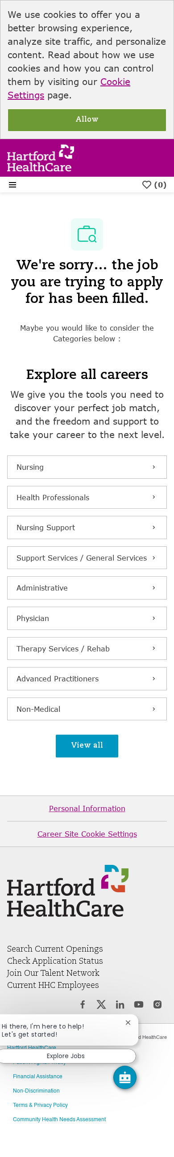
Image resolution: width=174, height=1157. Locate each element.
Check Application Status (55, 961)
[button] (87, 746)
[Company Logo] (40, 157)
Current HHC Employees (53, 986)
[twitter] (101, 1005)
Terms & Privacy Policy (40, 1105)
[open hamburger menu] (12, 184)
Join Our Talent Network (53, 974)
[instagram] (157, 1005)
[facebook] (82, 1005)
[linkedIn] (120, 1005)
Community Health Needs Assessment (59, 1120)
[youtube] (138, 1005)
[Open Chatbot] (125, 1077)
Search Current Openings (55, 949)
